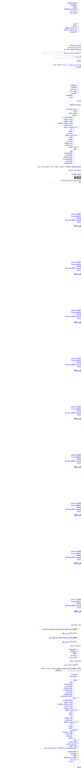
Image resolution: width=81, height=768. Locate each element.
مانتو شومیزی (68, 690)
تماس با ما (73, 657)
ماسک (70, 738)
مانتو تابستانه (68, 688)
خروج (79, 100)
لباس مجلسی (68, 702)
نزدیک (79, 222)
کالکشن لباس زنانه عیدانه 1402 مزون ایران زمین (63, 637)
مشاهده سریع (76, 216)
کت (71, 716)
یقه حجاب (69, 736)
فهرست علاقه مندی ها (73, 220)
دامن (71, 712)
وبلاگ (75, 653)
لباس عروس (68, 708)
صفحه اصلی (72, 649)
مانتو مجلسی (68, 694)
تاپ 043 (77, 418)
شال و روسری (67, 732)
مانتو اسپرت (68, 684)
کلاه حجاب (69, 734)
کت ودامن (69, 720)
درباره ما (74, 655)
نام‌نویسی (69, 95)
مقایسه (78, 218)
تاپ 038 (77, 515)
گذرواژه (77, 57)
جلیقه (71, 728)
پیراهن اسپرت (68, 700)
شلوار (71, 714)
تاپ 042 (77, 467)
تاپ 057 (77, 226)
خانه (79, 166)
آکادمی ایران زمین (70, 664)
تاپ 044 (77, 370)
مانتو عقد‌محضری (66, 696)
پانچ (71, 682)
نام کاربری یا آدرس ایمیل (71, 53)
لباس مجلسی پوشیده (65, 704)
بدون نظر (65, 633)
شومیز (70, 726)
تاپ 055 (77, 274)
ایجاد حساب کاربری (71, 49)
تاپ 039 (77, 563)
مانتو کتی (69, 692)
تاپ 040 (77, 611)
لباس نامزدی (68, 706)
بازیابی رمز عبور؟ (75, 64)
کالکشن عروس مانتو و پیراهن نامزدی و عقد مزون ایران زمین (59, 629)
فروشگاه (75, 166)
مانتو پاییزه (69, 686)
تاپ (71, 724)
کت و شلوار (68, 718)
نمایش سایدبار (76, 174)
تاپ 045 (77, 322)
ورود (79, 60)
